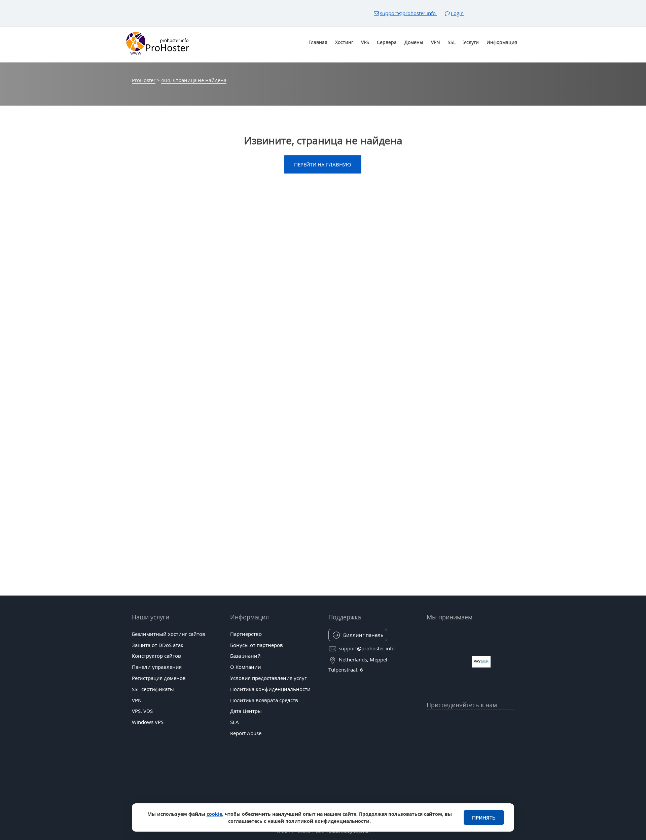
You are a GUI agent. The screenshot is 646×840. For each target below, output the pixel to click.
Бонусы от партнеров (256, 645)
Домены (413, 42)
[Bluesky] (483, 721)
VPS (365, 42)
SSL (452, 42)
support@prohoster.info (408, 13)
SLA (234, 722)
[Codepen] (509, 737)
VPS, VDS (142, 711)
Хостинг (344, 42)
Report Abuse (245, 733)
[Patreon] (509, 721)
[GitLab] (444, 737)
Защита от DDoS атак (157, 645)
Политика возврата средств (264, 700)
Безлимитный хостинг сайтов (168, 634)
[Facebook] (444, 721)
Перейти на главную (322, 164)
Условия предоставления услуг (268, 678)
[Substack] (483, 737)
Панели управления (157, 666)
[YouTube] (431, 721)
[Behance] (470, 737)
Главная (318, 42)
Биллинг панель (363, 635)
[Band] (496, 721)
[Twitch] (457, 737)
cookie (214, 814)
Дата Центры (246, 711)
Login (457, 13)
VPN (435, 42)
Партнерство (246, 634)
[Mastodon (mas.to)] (431, 737)
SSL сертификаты (153, 689)
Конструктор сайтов (156, 655)
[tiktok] (470, 721)
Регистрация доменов (159, 678)
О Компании (245, 666)
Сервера (387, 42)
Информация (502, 42)
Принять (484, 817)
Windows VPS (148, 722)
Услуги (471, 42)
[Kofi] (496, 737)
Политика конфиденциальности (270, 689)
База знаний (245, 655)
